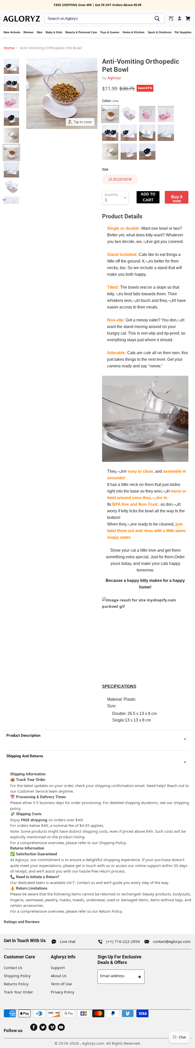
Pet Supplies (183, 32)
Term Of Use (61, 983)
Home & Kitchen (133, 32)
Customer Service (32, 791)
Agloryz (114, 77)
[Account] (179, 18)
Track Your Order (18, 992)
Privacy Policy (62, 992)
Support (58, 967)
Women (28, 32)
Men (39, 32)
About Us (59, 975)
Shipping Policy (17, 975)
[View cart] (188, 18)
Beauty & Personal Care (81, 32)
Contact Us (13, 967)
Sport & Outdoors (160, 32)
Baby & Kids (54, 32)
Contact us (86, 882)
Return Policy (110, 911)
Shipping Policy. (113, 842)
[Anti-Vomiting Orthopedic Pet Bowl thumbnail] (11, 66)
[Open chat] (171, 18)
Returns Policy (16, 983)
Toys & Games (109, 32)
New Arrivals (12, 32)
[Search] (157, 18)
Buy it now (176, 198)
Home (9, 47)
